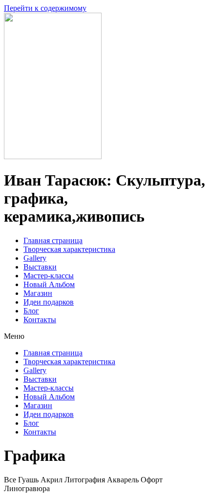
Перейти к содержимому (45, 8)
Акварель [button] (124, 480)
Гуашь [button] (29, 480)
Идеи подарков (48, 302)
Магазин (37, 293)
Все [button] (11, 480)
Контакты (39, 319)
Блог (31, 311)
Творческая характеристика (69, 249)
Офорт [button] (152, 480)
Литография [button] (85, 480)
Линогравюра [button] (27, 488)
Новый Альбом (49, 284)
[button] (105, 336)
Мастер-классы (48, 275)
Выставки (40, 267)
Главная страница (53, 240)
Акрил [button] (52, 480)
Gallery (34, 258)
